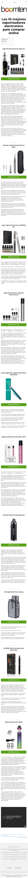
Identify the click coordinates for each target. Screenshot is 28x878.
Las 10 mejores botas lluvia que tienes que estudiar (14, 854)
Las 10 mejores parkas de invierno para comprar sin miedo (14, 852)
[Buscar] (26, 2)
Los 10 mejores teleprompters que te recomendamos (14, 856)
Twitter (9, 868)
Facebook (18, 868)
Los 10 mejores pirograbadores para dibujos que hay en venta (14, 859)
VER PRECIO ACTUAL (13, 79)
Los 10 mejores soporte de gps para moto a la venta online (13, 835)
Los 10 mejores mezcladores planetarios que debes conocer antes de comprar (14, 849)
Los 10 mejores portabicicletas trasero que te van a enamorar (14, 837)
